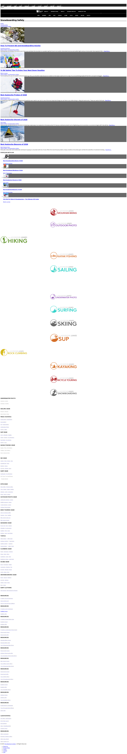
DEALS (62, 11)
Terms (4, 749)
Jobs (4, 752)
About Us (5, 746)
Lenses (6, 401)
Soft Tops (3, 476)
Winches (6, 411)
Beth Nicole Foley (5, 147)
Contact (5, 750)
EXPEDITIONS (54, 11)
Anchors (2, 411)
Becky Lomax (4, 73)
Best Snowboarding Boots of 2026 (13, 160)
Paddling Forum (4, 611)
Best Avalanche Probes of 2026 (14, 95)
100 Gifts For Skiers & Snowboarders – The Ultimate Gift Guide (21, 199)
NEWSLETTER (82, 11)
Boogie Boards (4, 478)
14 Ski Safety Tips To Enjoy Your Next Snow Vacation (23, 70)
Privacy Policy (6, 748)
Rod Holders (7, 450)
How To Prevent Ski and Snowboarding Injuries (20, 46)
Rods (2, 453)
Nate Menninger (7, 173)
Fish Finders (9, 447)
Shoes (7, 414)
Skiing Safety (4, 49)
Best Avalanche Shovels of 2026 (14, 120)
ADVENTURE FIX (71, 11)
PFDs (5, 447)
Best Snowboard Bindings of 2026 (13, 170)
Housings (3, 403)
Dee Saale (3, 122)
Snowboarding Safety (13, 49)
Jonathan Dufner (7, 163)
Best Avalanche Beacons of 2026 (14, 144)
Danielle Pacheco (5, 48)
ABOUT (46, 11)
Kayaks (2, 447)
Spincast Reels (6, 453)
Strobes (7, 403)
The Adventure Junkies (10, 744)
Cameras (2, 401)
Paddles (2, 450)
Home (2, 23)
